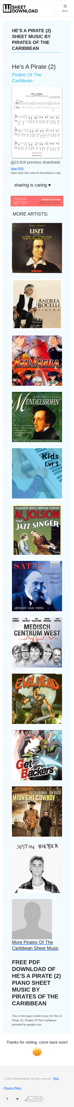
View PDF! (17, 168)
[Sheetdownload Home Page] (20, 8)
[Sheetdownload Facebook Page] (7, 1098)
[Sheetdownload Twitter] (17, 1098)
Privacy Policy (13, 1088)
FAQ (56, 1078)
